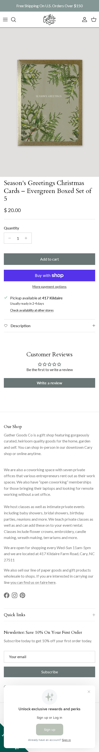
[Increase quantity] (27, 238)
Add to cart (49, 259)
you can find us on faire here (33, 582)
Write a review (49, 382)
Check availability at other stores (32, 310)
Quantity (11, 228)
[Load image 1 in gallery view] (49, 102)
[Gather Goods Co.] (49, 19)
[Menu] (5, 19)
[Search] (16, 19)
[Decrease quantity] (8, 238)
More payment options (49, 287)
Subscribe (49, 671)
